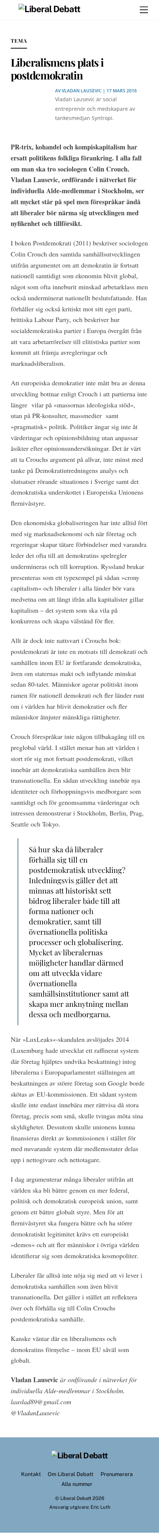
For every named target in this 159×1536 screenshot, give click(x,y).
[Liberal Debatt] (49, 9)
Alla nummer (76, 1484)
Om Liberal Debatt (71, 1474)
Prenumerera (117, 1474)
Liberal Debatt (75, 1498)
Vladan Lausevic (82, 91)
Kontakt (31, 1474)
